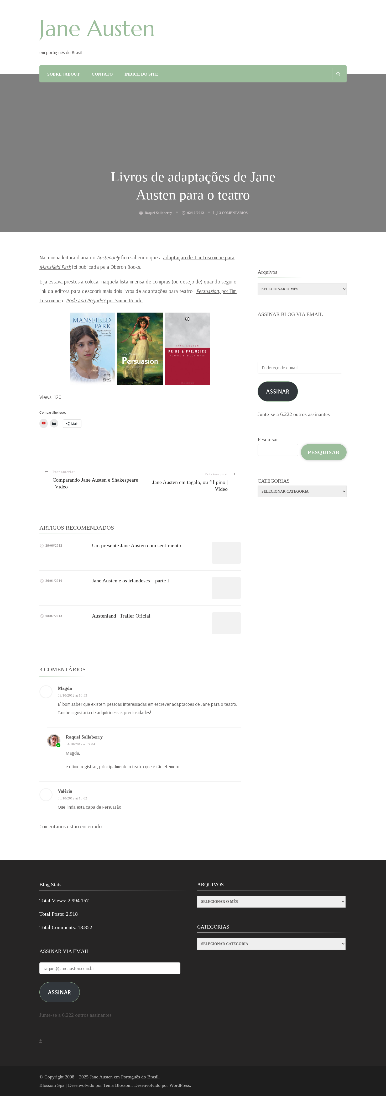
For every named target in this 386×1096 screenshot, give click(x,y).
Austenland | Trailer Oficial (121, 616)
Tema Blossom (117, 1085)
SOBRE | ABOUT (63, 74)
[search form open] (338, 74)
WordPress (179, 1085)
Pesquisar (268, 439)
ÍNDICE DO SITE (141, 74)
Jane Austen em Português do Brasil (124, 1076)
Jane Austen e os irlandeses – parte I (130, 580)
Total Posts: (52, 914)
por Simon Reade (104, 300)
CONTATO (102, 74)
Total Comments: (58, 927)
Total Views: (53, 900)
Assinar (277, 391)
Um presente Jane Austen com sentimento (136, 545)
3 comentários (233, 213)
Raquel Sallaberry (158, 213)
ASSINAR (59, 992)
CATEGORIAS (274, 481)
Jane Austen (97, 28)
